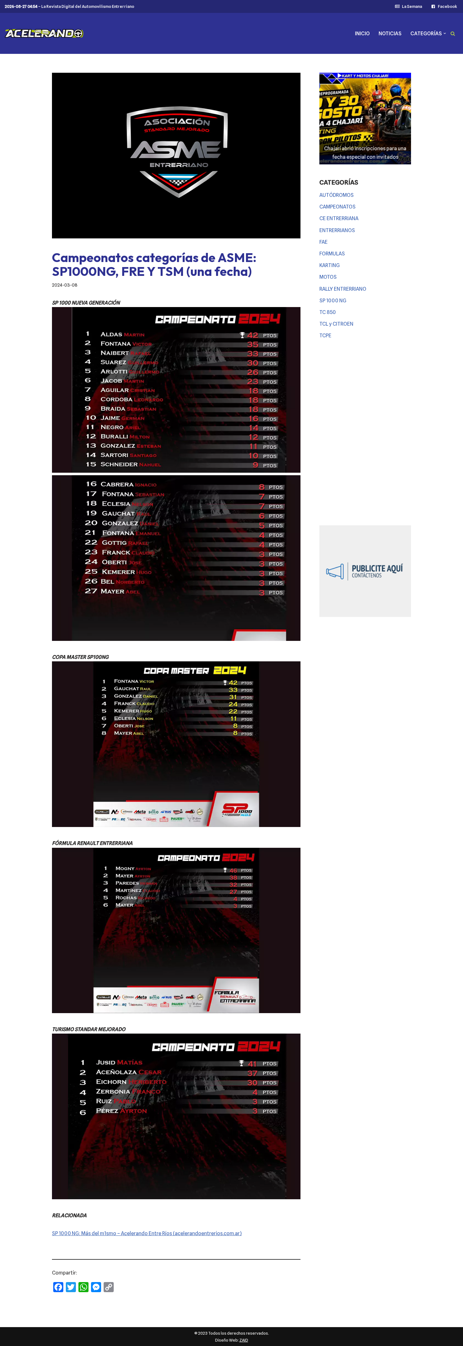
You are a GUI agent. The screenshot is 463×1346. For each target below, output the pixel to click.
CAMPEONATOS (337, 207)
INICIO (362, 34)
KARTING (329, 265)
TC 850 (327, 312)
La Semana (412, 6)
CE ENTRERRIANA (338, 218)
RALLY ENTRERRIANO (342, 289)
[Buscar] (452, 33)
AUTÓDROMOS (336, 195)
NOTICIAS (390, 34)
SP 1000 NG (332, 301)
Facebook (447, 6)
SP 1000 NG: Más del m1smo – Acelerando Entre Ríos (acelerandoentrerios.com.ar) (147, 1233)
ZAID (243, 1340)
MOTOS (328, 277)
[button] (444, 33)
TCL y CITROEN (336, 324)
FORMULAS (332, 254)
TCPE (325, 336)
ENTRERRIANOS (337, 230)
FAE (323, 242)
